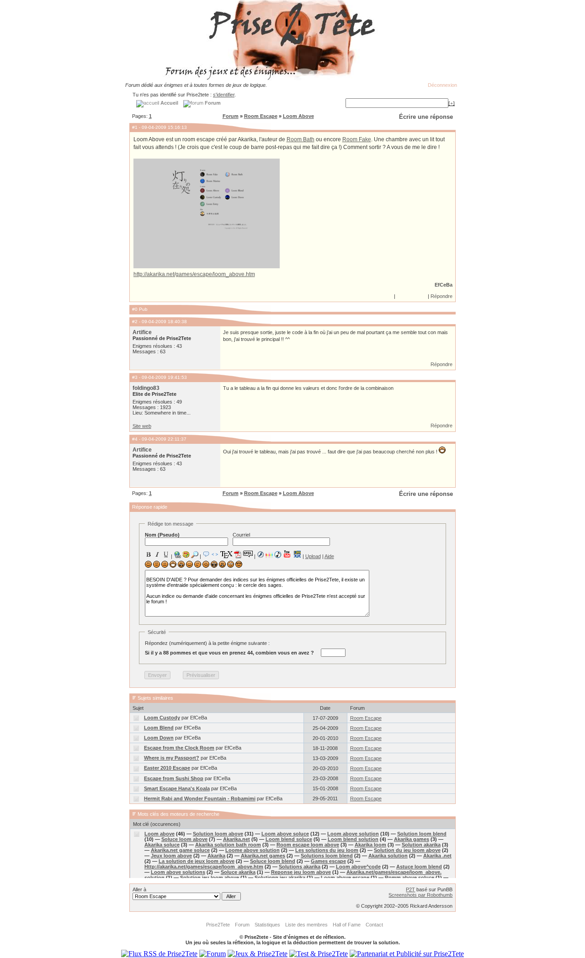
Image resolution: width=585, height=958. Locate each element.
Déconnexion (442, 85)
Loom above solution (353, 833)
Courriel (241, 535)
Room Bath (300, 139)
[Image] (186, 554)
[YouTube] (287, 554)
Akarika (216, 855)
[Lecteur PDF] (238, 554)
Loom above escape (345, 877)
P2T (410, 889)
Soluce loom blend (272, 861)
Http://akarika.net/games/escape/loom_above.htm (203, 866)
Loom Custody (162, 717)
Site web (142, 426)
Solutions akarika (299, 866)
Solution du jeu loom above (407, 850)
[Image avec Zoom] (194, 554)
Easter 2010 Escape (167, 768)
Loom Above (298, 116)
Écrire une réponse (426, 116)
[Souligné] (166, 554)
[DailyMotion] (297, 554)
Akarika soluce (162, 844)
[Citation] (206, 554)
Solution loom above (218, 833)
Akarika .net (437, 855)
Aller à (139, 889)
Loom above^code (358, 866)
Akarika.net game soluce (180, 850)
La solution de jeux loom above (196, 861)
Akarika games (411, 839)
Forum (231, 116)
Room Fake (356, 139)
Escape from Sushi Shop (173, 778)
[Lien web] (177, 554)
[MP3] (278, 554)
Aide (329, 556)
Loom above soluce (285, 833)
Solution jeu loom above (209, 877)
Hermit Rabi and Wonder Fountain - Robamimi (199, 798)
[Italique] (157, 554)
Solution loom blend (422, 833)
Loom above (159, 833)
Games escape (328, 861)
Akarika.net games (263, 855)
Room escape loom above (308, 844)
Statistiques (267, 924)
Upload (313, 556)
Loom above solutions (178, 872)
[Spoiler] (248, 553)
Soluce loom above (184, 839)
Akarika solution (388, 855)
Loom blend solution (353, 839)
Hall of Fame (347, 924)
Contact (374, 924)
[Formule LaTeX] (226, 554)
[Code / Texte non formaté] (214, 554)
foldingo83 (146, 388)
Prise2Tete (218, 924)
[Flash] (260, 554)
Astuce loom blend (419, 866)
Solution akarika (421, 844)
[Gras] (148, 554)
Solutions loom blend (327, 855)
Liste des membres (306, 924)
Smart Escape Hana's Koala (177, 788)
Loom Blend (159, 727)
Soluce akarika (238, 872)
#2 (135, 321)
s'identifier (223, 94)
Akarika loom (370, 844)
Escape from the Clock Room (179, 747)
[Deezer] (269, 554)
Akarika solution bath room (228, 844)
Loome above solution (252, 850)
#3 (135, 377)
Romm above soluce (409, 877)
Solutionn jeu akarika (280, 877)
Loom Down (159, 737)
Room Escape (260, 116)
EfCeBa (443, 284)
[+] (451, 103)
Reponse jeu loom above (301, 872)
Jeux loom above (171, 855)
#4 (135, 439)
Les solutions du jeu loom (326, 850)
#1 (135, 127)
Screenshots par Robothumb (420, 895)
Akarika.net (236, 839)
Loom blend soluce (289, 839)
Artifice (142, 332)
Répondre (441, 296)
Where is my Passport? (171, 758)
